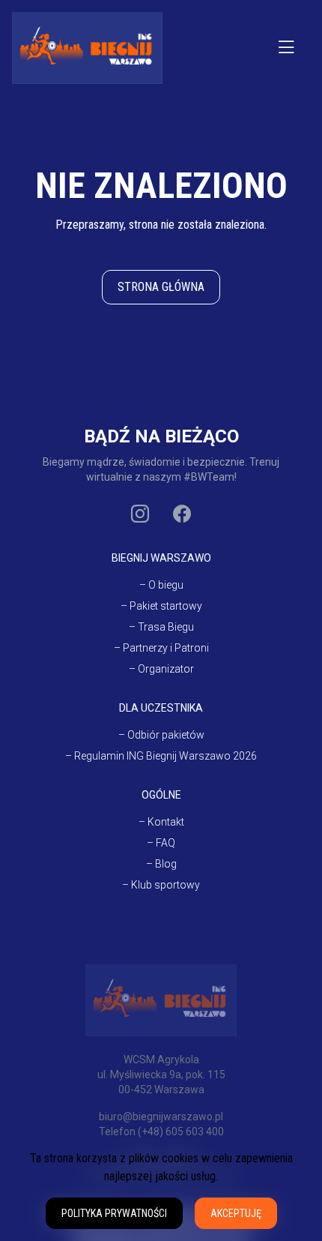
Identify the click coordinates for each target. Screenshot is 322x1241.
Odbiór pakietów (165, 735)
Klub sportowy (165, 885)
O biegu (165, 585)
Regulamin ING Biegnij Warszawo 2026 (165, 756)
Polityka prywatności (114, 1213)
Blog (166, 864)
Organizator (166, 669)
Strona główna (161, 287)
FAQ (165, 843)
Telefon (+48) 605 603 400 (161, 1132)
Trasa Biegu (166, 627)
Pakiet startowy (166, 606)
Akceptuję (235, 1213)
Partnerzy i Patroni (166, 648)
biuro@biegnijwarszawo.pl (161, 1117)
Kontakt (166, 822)
